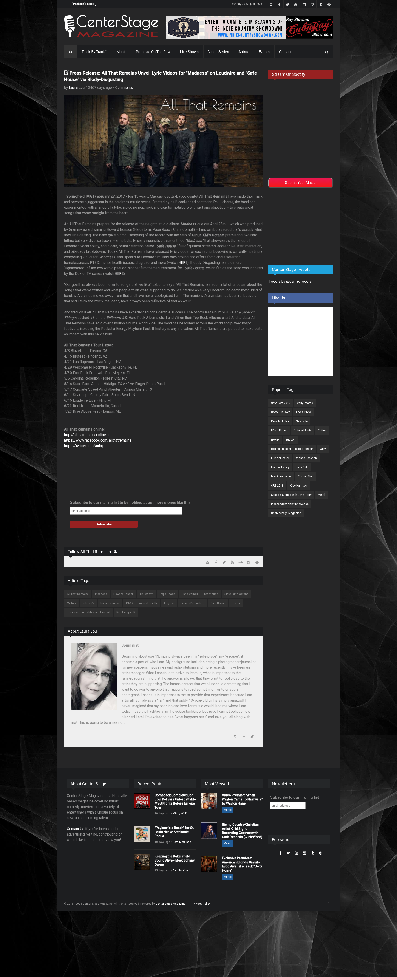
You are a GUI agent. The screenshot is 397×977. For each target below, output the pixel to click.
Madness (101, 594)
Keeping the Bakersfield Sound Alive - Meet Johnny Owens (175, 860)
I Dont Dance (279, 430)
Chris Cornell (189, 594)
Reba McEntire (280, 421)
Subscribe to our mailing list (294, 797)
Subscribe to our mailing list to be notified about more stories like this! (131, 502)
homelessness (110, 603)
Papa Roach (167, 594)
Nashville (302, 421)
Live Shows (189, 52)
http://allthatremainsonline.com (88, 435)
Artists (243, 52)
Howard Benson (123, 594)
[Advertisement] (302, 225)
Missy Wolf (180, 813)
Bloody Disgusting (192, 603)
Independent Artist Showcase (290, 504)
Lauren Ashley (280, 467)
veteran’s (88, 603)
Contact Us (75, 829)
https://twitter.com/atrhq (83, 446)
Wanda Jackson (306, 458)
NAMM (275, 439)
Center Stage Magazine (286, 513)
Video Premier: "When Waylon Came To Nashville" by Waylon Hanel (242, 799)
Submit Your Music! (300, 183)
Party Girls (302, 467)
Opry (323, 448)
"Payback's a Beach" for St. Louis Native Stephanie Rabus (109, 4)
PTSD (129, 603)
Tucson (290, 439)
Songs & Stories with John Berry (291, 494)
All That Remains (78, 594)
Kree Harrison (298, 485)
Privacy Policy (201, 903)
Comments (124, 87)
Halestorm (146, 594)
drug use (169, 603)
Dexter (236, 603)
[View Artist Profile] (115, 551)
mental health (148, 603)
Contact (285, 52)
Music (121, 52)
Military (71, 603)
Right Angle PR (125, 612)
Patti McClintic (182, 842)
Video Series (218, 52)
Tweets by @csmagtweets (290, 281)
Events (264, 52)
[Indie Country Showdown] (249, 27)
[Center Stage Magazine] (111, 26)
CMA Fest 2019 (280, 403)
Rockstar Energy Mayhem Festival (88, 612)
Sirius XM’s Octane (236, 594)
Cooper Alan (305, 476)
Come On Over (280, 412)
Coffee (322, 430)
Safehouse (211, 594)
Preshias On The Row (153, 52)
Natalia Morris (303, 430)
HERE (183, 262)
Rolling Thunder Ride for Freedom (292, 448)
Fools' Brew (303, 412)
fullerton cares (280, 458)
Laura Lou (77, 87)
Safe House (218, 603)
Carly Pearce (305, 403)
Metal (321, 494)
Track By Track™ (94, 52)
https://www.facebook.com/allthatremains (97, 440)
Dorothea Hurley (281, 476)
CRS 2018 (277, 485)
